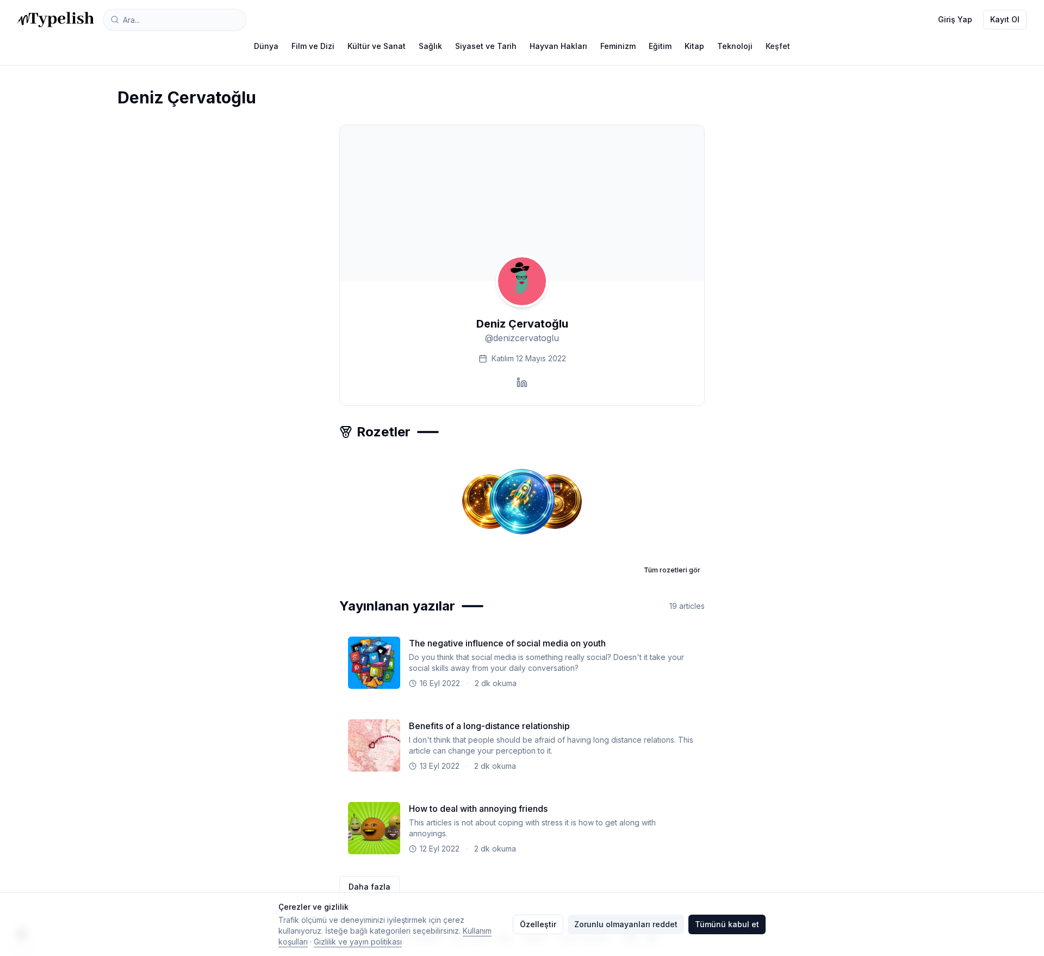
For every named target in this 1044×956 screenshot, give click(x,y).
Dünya (266, 46)
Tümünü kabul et (727, 924)
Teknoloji (735, 46)
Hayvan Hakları (558, 46)
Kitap (694, 46)
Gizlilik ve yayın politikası (358, 941)
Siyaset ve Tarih (486, 46)
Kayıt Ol (1005, 19)
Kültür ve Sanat (376, 46)
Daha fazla (369, 886)
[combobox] (174, 19)
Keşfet (778, 46)
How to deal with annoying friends (478, 808)
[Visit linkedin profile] (522, 382)
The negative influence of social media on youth (507, 643)
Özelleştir (538, 924)
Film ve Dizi (312, 46)
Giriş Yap (955, 19)
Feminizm (618, 46)
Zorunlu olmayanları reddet (626, 924)
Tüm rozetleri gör (672, 570)
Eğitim (660, 46)
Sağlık (430, 46)
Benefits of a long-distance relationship (489, 725)
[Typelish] (55, 19)
